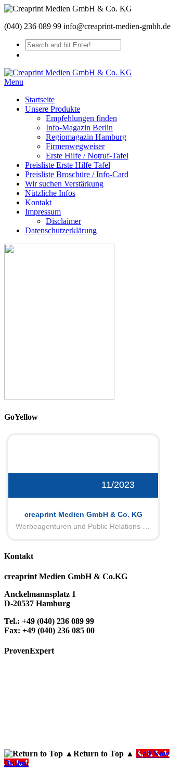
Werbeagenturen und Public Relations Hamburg (83, 526)
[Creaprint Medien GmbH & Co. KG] (68, 72)
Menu (13, 81)
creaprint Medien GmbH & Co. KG (83, 514)
